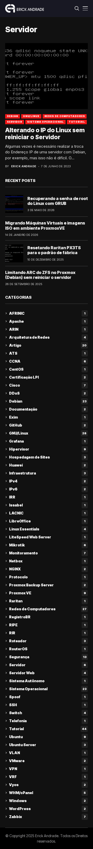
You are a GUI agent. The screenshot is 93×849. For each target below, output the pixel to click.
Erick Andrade (23, 166)
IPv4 (47, 481)
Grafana (47, 441)
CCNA (47, 361)
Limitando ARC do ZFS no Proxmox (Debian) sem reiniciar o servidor (40, 275)
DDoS (47, 393)
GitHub (47, 425)
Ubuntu (47, 737)
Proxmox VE (47, 593)
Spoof (47, 697)
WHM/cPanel (47, 792)
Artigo (48, 345)
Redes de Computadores (64, 116)
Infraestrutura (47, 473)
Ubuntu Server (47, 745)
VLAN (47, 753)
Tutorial (77, 121)
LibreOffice (47, 521)
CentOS (47, 369)
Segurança (48, 657)
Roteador (47, 641)
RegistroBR (47, 617)
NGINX (47, 569)
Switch (47, 713)
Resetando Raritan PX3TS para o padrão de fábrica (54, 250)
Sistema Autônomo (47, 681)
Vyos (47, 785)
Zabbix (47, 816)
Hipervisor (47, 449)
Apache (47, 321)
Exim (47, 417)
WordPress (47, 808)
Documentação (47, 409)
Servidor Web (47, 673)
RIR (47, 633)
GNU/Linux (31, 116)
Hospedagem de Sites (47, 457)
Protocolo (47, 577)
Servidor (14, 121)
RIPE (47, 625)
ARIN (47, 329)
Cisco (47, 385)
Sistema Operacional (45, 121)
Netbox (47, 561)
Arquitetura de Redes (47, 337)
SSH (47, 705)
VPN (47, 769)
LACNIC (47, 513)
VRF (47, 777)
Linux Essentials (47, 529)
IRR (47, 497)
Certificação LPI (47, 377)
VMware (47, 761)
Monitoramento (47, 553)
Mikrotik (47, 545)
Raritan (47, 601)
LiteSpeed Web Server (47, 537)
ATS (47, 353)
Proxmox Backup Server (47, 585)
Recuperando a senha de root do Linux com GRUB (57, 201)
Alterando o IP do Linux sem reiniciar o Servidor (45, 134)
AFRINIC (47, 313)
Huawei (47, 465)
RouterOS (47, 649)
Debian (12, 116)
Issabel (47, 505)
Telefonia (47, 721)
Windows (47, 800)
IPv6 (47, 489)
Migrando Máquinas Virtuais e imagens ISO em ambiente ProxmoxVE (45, 225)
